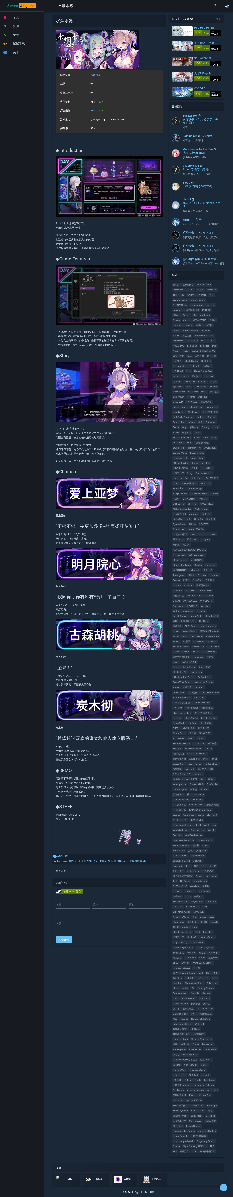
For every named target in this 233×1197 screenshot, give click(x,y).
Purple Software (190, 330)
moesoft (205, 1075)
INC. (193, 1014)
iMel (214, 346)
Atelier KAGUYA (196, 529)
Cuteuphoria (210, 1049)
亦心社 (176, 1054)
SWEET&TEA (206, 504)
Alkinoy (205, 427)
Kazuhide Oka (197, 453)
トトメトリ (196, 478)
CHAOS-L (197, 580)
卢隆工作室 (178, 937)
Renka (176, 427)
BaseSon (205, 606)
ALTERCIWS (188, 815)
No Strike (207, 366)
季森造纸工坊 (205, 1014)
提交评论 (64, 939)
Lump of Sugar (180, 300)
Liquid (215, 427)
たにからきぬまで (181, 774)
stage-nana (178, 922)
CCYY (175, 483)
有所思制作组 (203, 585)
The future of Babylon (203, 1085)
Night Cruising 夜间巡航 (195, 1146)
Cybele (211, 830)
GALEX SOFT (179, 764)
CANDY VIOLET (180, 855)
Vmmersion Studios (197, 753)
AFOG (188, 896)
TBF (212, 1146)
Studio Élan (178, 488)
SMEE (204, 391)
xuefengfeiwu (179, 1049)
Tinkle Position (180, 901)
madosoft (205, 315)
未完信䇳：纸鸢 (204, 43)
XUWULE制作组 (180, 468)
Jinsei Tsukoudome (182, 932)
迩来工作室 (188, 1008)
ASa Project (193, 412)
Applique (202, 397)
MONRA (185, 963)
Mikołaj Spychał (180, 463)
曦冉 (175, 621)
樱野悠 (192, 524)
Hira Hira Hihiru (204, 27)
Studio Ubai (178, 422)
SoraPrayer (178, 397)
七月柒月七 (206, 468)
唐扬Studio (204, 998)
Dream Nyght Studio (183, 947)
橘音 (175, 1044)
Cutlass (200, 417)
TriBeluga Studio (197, 1070)
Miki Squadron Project (184, 677)
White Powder (201, 509)
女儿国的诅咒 (203, 58)
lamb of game (198, 300)
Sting (189, 473)
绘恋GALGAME (180, 570)
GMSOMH (189, 978)
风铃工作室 (178, 595)
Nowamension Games (184, 1131)
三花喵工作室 (179, 1121)
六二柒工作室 (179, 804)
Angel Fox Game (181, 917)
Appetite (177, 381)
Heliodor (206, 993)
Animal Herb (179, 529)
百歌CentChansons (209, 631)
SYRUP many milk (182, 697)
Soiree (201, 815)
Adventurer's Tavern (199, 759)
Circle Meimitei (198, 830)
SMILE (191, 738)
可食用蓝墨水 (191, 708)
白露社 (199, 325)
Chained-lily (195, 1049)
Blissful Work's (189, 998)
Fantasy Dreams (205, 988)
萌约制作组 (204, 733)
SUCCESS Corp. (180, 560)
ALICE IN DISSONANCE (203, 351)
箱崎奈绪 (194, 427)
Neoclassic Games (204, 682)
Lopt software (198, 855)
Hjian (204, 906)
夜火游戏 (195, 1003)
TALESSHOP (212, 478)
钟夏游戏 (184, 1151)
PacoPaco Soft (180, 458)
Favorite (191, 397)
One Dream (178, 1090)
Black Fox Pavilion (182, 713)
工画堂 (212, 320)
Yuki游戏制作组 (189, 483)
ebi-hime (211, 305)
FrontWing (178, 289)
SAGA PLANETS (181, 376)
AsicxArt (206, 330)
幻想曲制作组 (212, 804)
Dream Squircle (180, 1136)
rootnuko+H (205, 590)
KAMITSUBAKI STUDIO (200, 810)
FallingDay (178, 1100)
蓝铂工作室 (210, 1121)
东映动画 (209, 871)
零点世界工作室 (205, 769)
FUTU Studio (191, 626)
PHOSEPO (178, 906)
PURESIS (177, 1080)
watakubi (194, 886)
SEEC (175, 963)
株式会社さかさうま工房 (185, 779)
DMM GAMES (196, 820)
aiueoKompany (208, 626)
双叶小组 (192, 504)
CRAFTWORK (195, 804)
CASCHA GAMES (181, 799)
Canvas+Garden (203, 473)
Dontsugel (212, 1105)
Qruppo (213, 381)
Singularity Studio (205, 1141)
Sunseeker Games (198, 493)
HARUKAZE (191, 402)
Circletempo (209, 651)
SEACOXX (206, 361)
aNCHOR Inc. (197, 534)
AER (175, 881)
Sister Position (194, 871)
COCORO (200, 88)
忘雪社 (192, 733)
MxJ (175, 1019)
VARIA (202, 957)
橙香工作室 (203, 728)
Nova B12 (190, 891)
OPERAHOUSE (180, 886)
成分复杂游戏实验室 (183, 876)
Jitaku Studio (197, 458)
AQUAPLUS (178, 346)
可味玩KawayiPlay (182, 509)
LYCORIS (191, 595)
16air (214, 759)
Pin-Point (177, 708)
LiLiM (194, 1151)
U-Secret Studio (180, 1014)
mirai (188, 386)
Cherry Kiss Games (196, 295)
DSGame (195, 1029)
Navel (176, 351)
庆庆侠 (193, 789)
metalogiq (214, 952)
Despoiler (210, 1116)
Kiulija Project (180, 493)
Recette (176, 580)
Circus (186, 320)
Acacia (199, 876)
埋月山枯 (203, 499)
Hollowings (192, 340)
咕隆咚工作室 (197, 1105)
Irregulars (201, 611)
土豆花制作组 (179, 514)
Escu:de (184, 1019)
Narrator (177, 325)
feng (184, 427)
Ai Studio (188, 585)
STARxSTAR (213, 646)
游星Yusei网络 (196, 784)
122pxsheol (178, 738)
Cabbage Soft (179, 366)
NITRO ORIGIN (180, 820)
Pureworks (198, 799)
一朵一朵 (212, 743)
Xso (214, 825)
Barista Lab (207, 1044)
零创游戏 (196, 376)
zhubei (176, 687)
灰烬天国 (199, 356)
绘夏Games (206, 1059)
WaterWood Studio (194, 983)
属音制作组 (205, 723)
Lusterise (204, 346)
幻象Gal (209, 947)
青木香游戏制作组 (181, 657)
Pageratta (199, 657)
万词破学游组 (179, 1095)
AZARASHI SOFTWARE (195, 381)
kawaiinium (178, 412)
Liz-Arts (176, 601)
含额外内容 (188, 284)
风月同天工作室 (180, 672)
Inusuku (196, 651)
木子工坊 (211, 356)
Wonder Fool (205, 1095)
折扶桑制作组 (179, 759)
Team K (214, 922)
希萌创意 (214, 391)
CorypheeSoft (212, 616)
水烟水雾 (95, 74)
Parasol (201, 738)
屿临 (210, 1110)
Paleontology (179, 810)
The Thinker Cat (208, 718)
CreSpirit (193, 723)
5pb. (175, 295)
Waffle (176, 611)
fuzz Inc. (206, 463)
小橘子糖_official (181, 1085)
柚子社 (209, 325)
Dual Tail (212, 417)
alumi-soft (212, 815)
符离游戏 (193, 1075)
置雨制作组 (178, 539)
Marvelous (196, 672)
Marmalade (212, 407)
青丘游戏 (198, 896)
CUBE (175, 728)
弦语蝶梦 (177, 896)
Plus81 (176, 499)
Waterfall (199, 1024)
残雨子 (186, 580)
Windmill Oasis (180, 1116)
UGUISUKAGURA (205, 1008)
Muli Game (209, 1080)
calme (214, 437)
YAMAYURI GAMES (182, 437)
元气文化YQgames (197, 850)
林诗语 (185, 988)
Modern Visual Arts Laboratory (188, 636)
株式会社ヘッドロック (205, 866)
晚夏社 (211, 779)
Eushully (194, 993)
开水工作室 (204, 667)
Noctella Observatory (201, 1039)
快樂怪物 (177, 769)
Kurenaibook (179, 555)
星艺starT (213, 957)
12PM (176, 432)
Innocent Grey (196, 305)
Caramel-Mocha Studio (184, 667)
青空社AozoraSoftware (184, 973)
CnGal (215, 978)
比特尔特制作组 (198, 1136)
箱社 (202, 779)
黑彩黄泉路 (206, 402)
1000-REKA (190, 590)
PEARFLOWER (202, 825)
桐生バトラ (203, 978)
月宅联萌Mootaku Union (185, 927)
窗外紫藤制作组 (180, 534)
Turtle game (179, 575)
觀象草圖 (210, 519)
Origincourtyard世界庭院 (185, 1059)
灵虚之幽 (177, 626)
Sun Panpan (195, 1121)
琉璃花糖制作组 (191, 310)
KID (212, 335)
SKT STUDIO (212, 973)
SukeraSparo (179, 407)
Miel (195, 315)
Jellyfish (197, 861)
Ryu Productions (211, 692)
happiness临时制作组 (183, 840)
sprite (203, 340)
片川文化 (177, 978)
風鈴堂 (206, 1003)
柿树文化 (185, 1044)
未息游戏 (186, 432)
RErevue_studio (180, 1110)
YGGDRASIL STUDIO (182, 442)
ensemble (213, 575)
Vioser (176, 631)
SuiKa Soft (178, 519)
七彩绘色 (177, 361)
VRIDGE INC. (179, 504)
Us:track (177, 585)
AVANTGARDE (189, 662)
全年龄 (176, 284)
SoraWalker (212, 784)
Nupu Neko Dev (180, 478)
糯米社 (196, 845)
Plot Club (207, 932)
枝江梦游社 (178, 952)
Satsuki (176, 641)
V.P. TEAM (178, 371)
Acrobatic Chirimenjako (198, 1090)
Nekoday (198, 774)
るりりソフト (179, 1075)
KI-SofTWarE (192, 906)
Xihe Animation (205, 840)
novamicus (188, 611)
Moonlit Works (189, 631)
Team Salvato (200, 881)
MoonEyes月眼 (194, 488)
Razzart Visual (206, 595)
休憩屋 (186, 641)
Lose (189, 356)
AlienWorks (198, 641)
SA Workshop (204, 677)
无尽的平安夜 (203, 73)
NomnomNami (180, 1039)
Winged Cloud (204, 284)
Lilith (205, 437)
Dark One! (208, 376)
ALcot (197, 437)
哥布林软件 (192, 606)
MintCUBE (199, 912)
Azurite (176, 1146)
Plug (175, 942)
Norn (188, 371)
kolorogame (179, 850)
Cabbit (197, 432)
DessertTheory (207, 917)
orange (176, 815)
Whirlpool (211, 289)
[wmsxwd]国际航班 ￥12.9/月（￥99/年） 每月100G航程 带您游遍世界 (100, 861)
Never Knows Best (203, 371)
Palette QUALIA (190, 1054)
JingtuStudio (191, 361)
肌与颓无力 (178, 794)
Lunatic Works (180, 453)
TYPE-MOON (200, 386)
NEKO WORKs (180, 305)
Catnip (194, 468)
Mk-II (216, 1090)
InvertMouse (179, 391)
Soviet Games (179, 616)
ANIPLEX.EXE (190, 601)
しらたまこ (178, 871)
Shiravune (211, 422)
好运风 (204, 1065)
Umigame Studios (207, 1131)
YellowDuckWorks (181, 912)
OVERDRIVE (210, 448)
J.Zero (199, 947)
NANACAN (199, 697)
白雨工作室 (178, 473)
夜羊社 (176, 1008)
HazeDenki (210, 565)
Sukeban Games (181, 646)
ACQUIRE (62, 856)
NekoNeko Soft (195, 422)
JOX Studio (198, 743)
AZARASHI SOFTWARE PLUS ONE (189, 550)
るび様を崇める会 (203, 713)
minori (176, 330)
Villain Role (212, 983)
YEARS (208, 748)
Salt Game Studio (193, 748)
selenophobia (179, 784)
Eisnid (192, 1095)
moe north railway (182, 866)
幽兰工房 (187, 687)
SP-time (213, 386)
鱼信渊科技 (199, 1034)
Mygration (178, 1126)
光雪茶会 (177, 957)
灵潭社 (176, 315)
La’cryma (177, 590)
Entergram (178, 340)
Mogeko (198, 565)
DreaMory (193, 391)
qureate (176, 310)
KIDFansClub (179, 1070)
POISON (211, 534)
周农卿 (186, 544)
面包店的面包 (194, 448)
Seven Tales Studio (182, 682)
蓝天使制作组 (202, 442)
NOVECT (203, 524)
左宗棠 (210, 657)
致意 (189, 519)
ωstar (214, 876)
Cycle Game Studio (182, 825)
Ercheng (202, 575)
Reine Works (191, 718)
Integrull (177, 1065)
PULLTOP (206, 310)
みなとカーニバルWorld (192, 942)
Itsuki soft (190, 769)
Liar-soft (189, 325)
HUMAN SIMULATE (200, 1019)
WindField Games (193, 835)
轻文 (211, 295)
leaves (176, 662)
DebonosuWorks (181, 651)
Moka (175, 988)
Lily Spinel (185, 881)
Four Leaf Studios (181, 968)
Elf (192, 988)
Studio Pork (178, 448)
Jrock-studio (179, 692)
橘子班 (200, 289)
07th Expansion (196, 555)
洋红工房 (186, 335)
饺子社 (196, 968)
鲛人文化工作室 (194, 1100)
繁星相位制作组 (180, 1029)
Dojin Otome (189, 499)
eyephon (191, 952)
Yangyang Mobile (181, 861)
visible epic (190, 957)
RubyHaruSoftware (182, 1024)
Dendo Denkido (180, 1003)
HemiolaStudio (207, 937)
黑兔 (194, 917)
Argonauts (178, 606)
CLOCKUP (178, 402)
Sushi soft (195, 366)
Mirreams (211, 901)
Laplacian (192, 346)
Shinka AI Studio (193, 1080)
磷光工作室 (178, 356)
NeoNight (204, 621)
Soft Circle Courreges (183, 417)
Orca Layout (204, 891)
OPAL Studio (206, 601)
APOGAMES (198, 646)
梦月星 (206, 886)
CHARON (198, 519)
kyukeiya (212, 641)
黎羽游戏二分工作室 (197, 922)
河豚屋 (191, 575)
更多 (218, 19)
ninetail (185, 351)
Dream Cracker (193, 1126)
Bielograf (177, 748)
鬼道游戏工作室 (188, 621)
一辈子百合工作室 (181, 702)
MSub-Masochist (181, 845)
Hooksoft (191, 937)
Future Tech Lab (201, 702)
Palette (186, 315)
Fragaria (205, 539)
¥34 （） (98, 110)
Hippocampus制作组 (183, 1141)
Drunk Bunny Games (202, 963)
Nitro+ (176, 335)
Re (207, 876)
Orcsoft (176, 320)
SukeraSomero (196, 407)
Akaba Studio (179, 733)
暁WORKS (178, 386)
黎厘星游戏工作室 (181, 1034)
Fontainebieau (180, 993)
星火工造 (207, 570)
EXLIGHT (177, 891)
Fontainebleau (211, 764)
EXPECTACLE (198, 1110)
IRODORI (204, 789)
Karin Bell (177, 718)
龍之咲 (195, 463)
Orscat (196, 1044)
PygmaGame (179, 524)
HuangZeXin (196, 616)
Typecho (139, 1192)
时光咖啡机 (207, 708)
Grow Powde (195, 764)
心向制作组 (196, 560)
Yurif (197, 932)
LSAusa (214, 493)
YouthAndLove (180, 830)
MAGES (190, 289)
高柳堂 (176, 544)
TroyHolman (197, 901)
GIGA (212, 340)
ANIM (175, 998)
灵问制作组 (193, 692)
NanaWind (205, 483)
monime (193, 514)
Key (182, 295)
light (201, 973)
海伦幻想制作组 (210, 412)
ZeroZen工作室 (180, 1105)
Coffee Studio (191, 1065)
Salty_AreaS (197, 1116)
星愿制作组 (192, 539)
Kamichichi (198, 794)
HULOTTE (205, 514)
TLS (175, 1151)
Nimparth (195, 570)
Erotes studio (200, 335)
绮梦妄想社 (178, 753)
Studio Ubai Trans (182, 565)
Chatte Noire (212, 636)
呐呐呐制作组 (188, 728)
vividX (205, 845)
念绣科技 (209, 580)
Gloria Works (179, 723)
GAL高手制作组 (207, 1151)
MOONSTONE (199, 320)
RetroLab (177, 835)
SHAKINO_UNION (181, 743)
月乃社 (202, 952)
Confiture (177, 983)
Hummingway (180, 789)
